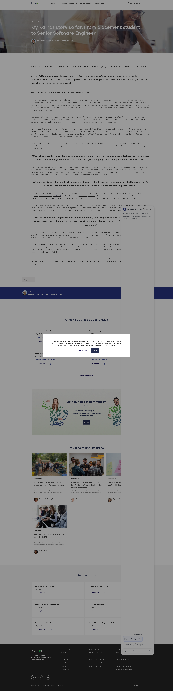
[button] (82, 350)
